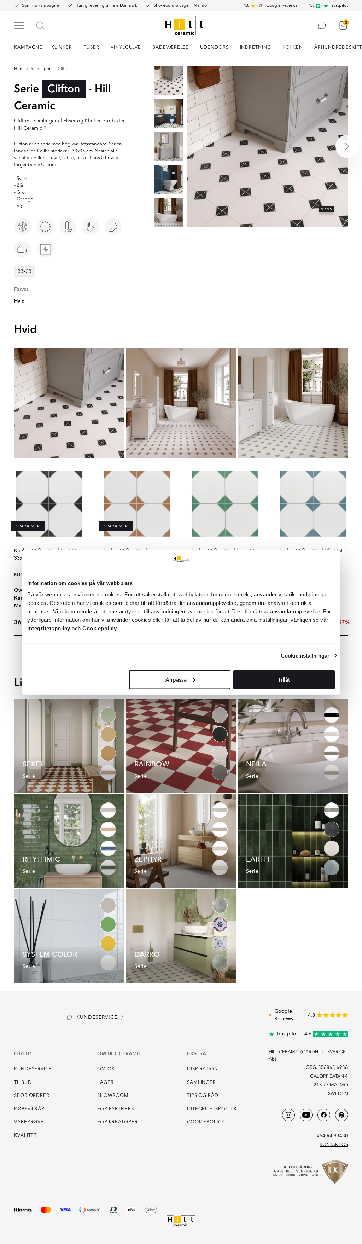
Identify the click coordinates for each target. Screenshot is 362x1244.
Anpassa (176, 679)
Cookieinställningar (305, 656)
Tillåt (284, 679)
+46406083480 (331, 1136)
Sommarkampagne (40, 6)
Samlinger (41, 69)
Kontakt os (334, 1145)
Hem (19, 69)
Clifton (64, 69)
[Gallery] (267, 146)
